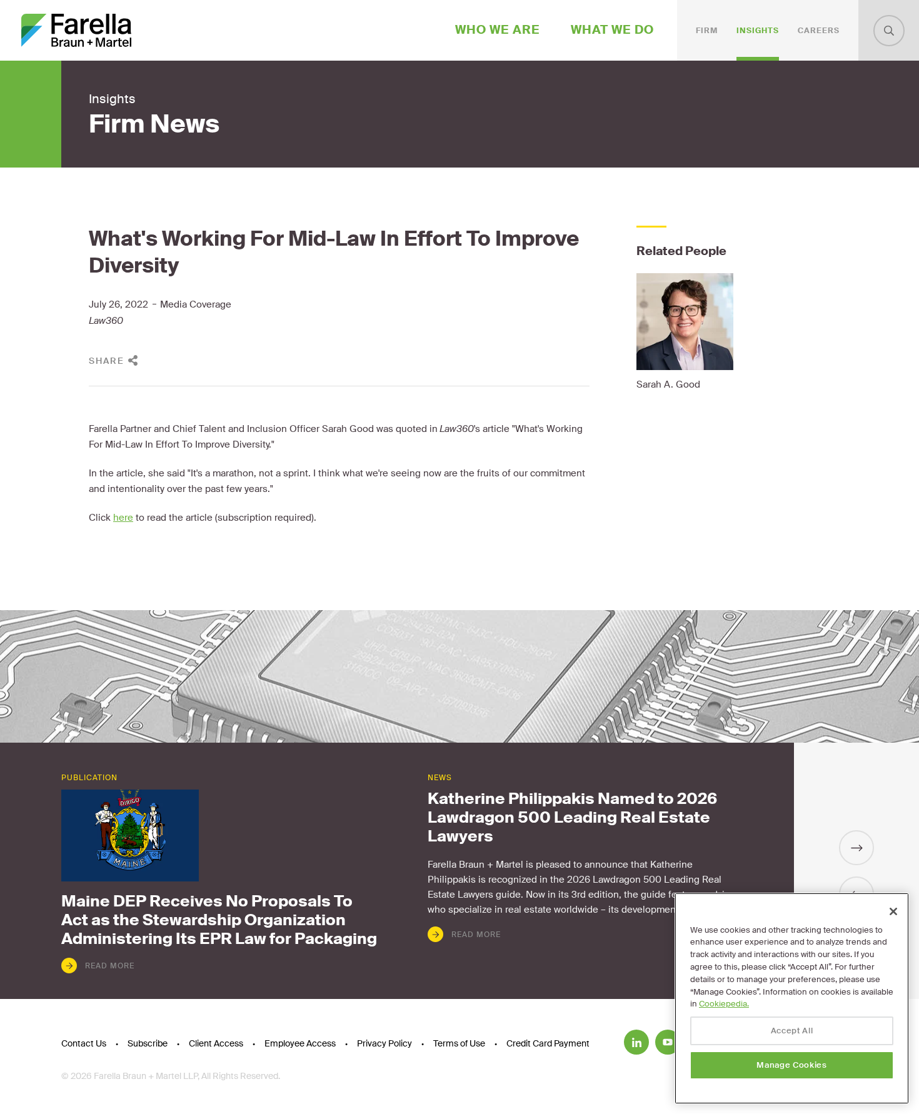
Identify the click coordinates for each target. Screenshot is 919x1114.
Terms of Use (459, 1043)
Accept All (792, 1030)
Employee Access (300, 1043)
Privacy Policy (384, 1043)
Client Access (216, 1043)
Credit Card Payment (548, 1043)
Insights (757, 31)
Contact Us (83, 1043)
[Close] (893, 911)
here (123, 517)
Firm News (154, 124)
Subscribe (148, 1043)
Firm (707, 31)
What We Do (612, 30)
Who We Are (497, 30)
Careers (819, 31)
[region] (792, 998)
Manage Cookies (791, 1065)
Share (106, 360)
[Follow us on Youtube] (667, 1042)
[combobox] (889, 30)
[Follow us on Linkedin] (636, 1042)
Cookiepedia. (724, 1003)
